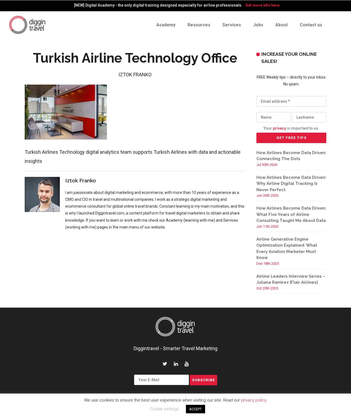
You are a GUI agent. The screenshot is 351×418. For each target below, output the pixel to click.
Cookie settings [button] (164, 408)
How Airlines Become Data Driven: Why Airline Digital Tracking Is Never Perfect (291, 183)
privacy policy (253, 400)
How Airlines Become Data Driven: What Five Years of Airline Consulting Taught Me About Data (291, 214)
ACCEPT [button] (195, 409)
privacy (279, 128)
